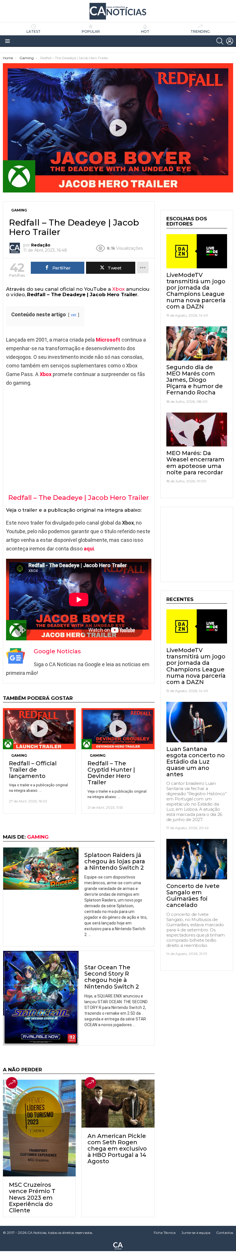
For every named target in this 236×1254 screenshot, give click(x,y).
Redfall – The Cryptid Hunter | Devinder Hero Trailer (111, 773)
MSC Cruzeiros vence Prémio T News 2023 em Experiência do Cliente (32, 1197)
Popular (91, 31)
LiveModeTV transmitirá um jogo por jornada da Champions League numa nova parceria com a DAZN (196, 290)
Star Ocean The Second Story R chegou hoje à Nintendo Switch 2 (111, 977)
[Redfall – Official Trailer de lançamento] (39, 728)
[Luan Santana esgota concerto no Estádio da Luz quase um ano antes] (196, 722)
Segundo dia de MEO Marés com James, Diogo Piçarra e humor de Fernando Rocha (194, 380)
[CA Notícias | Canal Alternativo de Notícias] (118, 1245)
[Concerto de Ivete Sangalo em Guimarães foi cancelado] (196, 859)
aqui (89, 549)
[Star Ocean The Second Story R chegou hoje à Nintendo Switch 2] (41, 998)
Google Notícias (57, 651)
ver (74, 315)
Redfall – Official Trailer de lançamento (33, 769)
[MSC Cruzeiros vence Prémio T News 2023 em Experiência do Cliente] (39, 1128)
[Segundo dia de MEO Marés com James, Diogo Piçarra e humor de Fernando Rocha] (196, 343)
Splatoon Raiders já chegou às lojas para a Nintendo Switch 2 (114, 861)
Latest (33, 31)
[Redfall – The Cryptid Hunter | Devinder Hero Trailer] (117, 728)
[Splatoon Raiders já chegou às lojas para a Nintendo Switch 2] (41, 868)
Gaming (19, 755)
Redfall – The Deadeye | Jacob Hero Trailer (78, 498)
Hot (145, 31)
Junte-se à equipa (195, 1232)
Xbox (118, 289)
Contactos (224, 1232)
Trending (200, 31)
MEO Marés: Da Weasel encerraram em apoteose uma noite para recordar (195, 462)
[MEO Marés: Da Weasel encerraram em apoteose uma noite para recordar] (196, 430)
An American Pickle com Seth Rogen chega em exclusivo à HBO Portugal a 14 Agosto (117, 1148)
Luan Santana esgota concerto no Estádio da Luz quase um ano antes (195, 762)
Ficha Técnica (165, 1232)
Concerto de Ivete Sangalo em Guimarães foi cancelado (193, 895)
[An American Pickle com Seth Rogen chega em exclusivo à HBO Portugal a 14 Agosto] (117, 1103)
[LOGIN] (229, 41)
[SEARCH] (219, 41)
